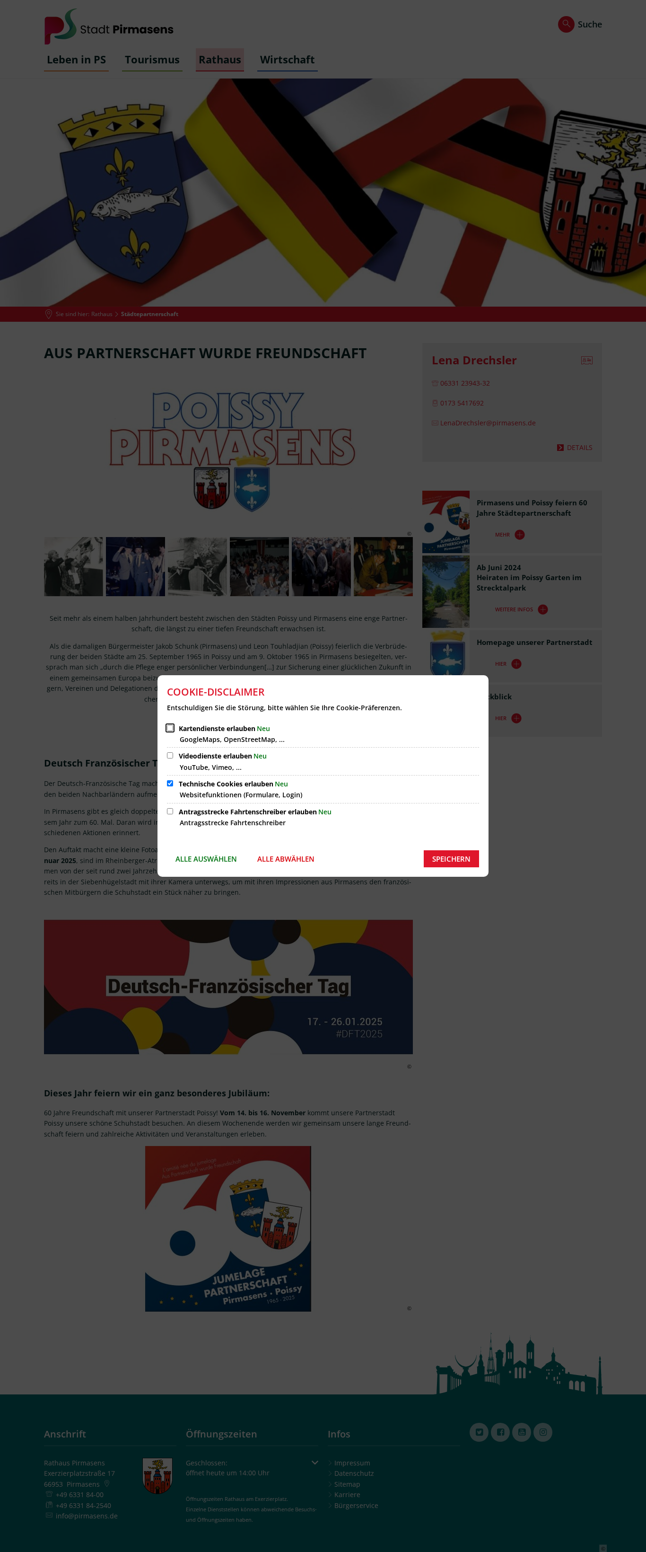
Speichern (451, 859)
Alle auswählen (206, 859)
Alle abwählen (285, 859)
